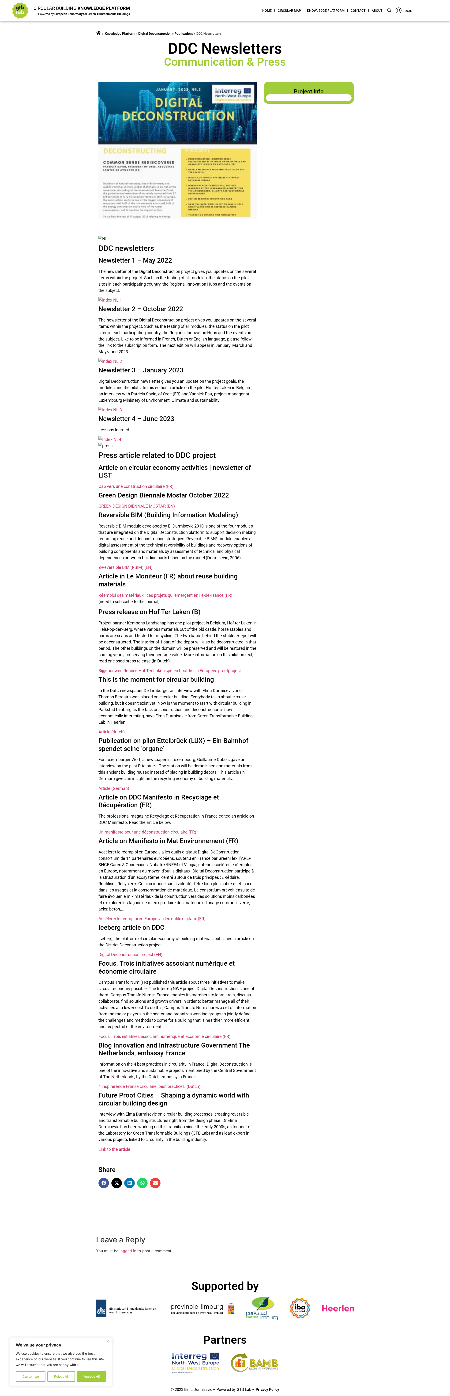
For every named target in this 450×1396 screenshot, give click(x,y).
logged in (128, 1250)
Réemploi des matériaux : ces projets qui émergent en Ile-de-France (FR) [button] (165, 595)
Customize (30, 1376)
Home (267, 10)
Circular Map (289, 10)
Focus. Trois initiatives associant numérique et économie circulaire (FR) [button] (164, 1036)
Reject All (61, 1376)
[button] (389, 11)
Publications (184, 33)
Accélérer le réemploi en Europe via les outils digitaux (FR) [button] (152, 918)
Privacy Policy (267, 1389)
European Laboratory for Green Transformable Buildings (92, 13)
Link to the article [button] (114, 1149)
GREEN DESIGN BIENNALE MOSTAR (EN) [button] (136, 506)
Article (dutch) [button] (111, 731)
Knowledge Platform (326, 10)
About (377, 10)
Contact (358, 10)
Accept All (92, 1376)
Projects (98, 33)
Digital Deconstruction (155, 33)
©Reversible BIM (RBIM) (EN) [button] (125, 567)
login (407, 11)
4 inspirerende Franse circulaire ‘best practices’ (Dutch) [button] (149, 1086)
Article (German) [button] (113, 788)
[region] (60, 1362)
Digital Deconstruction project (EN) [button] (130, 954)
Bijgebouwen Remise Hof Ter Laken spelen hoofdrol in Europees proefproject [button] (169, 670)
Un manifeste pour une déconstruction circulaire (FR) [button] (147, 832)
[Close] (107, 1341)
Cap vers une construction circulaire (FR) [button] (135, 486)
